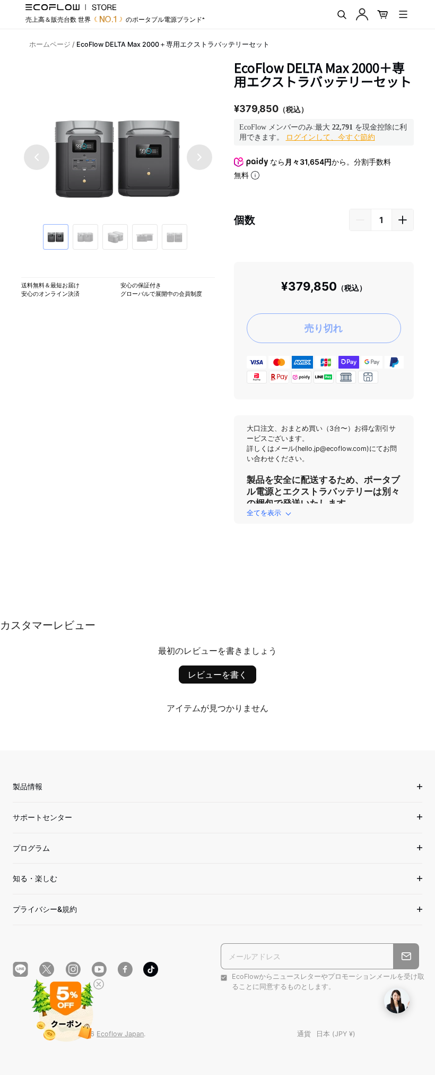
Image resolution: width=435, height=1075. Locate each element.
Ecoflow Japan (120, 1034)
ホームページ (50, 44)
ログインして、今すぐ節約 (330, 137)
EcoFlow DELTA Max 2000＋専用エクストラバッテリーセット (172, 44)
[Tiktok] (150, 969)
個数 (244, 220)
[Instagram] (73, 969)
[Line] (20, 969)
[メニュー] (403, 14)
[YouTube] (99, 969)
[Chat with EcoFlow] (397, 1000)
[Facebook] (125, 969)
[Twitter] (47, 969)
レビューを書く (217, 674)
